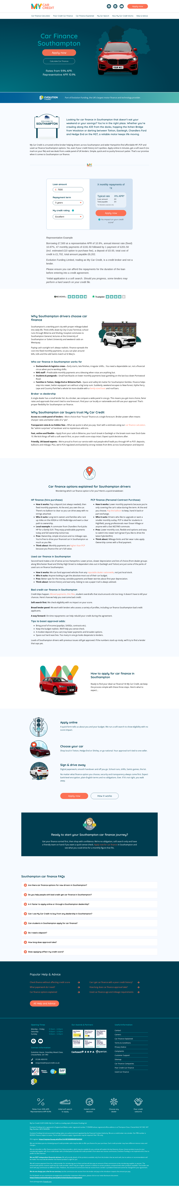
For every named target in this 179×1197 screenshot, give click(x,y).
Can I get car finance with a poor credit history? (111, 982)
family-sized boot (98, 388)
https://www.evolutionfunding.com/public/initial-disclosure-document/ (56, 1178)
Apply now (111, 213)
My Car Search (103, 16)
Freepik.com (47, 1182)
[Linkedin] (115, 6)
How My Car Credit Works (122, 16)
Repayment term (62, 197)
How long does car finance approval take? (109, 987)
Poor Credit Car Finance (63, 16)
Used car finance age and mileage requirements (111, 992)
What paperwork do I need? (42, 987)
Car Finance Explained (85, 16)
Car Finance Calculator (40, 16)
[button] (89, 885)
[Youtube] (122, 6)
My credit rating (61, 210)
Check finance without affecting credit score (50, 982)
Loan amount (60, 184)
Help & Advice (142, 16)
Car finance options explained (43, 992)
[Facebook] (109, 6)
